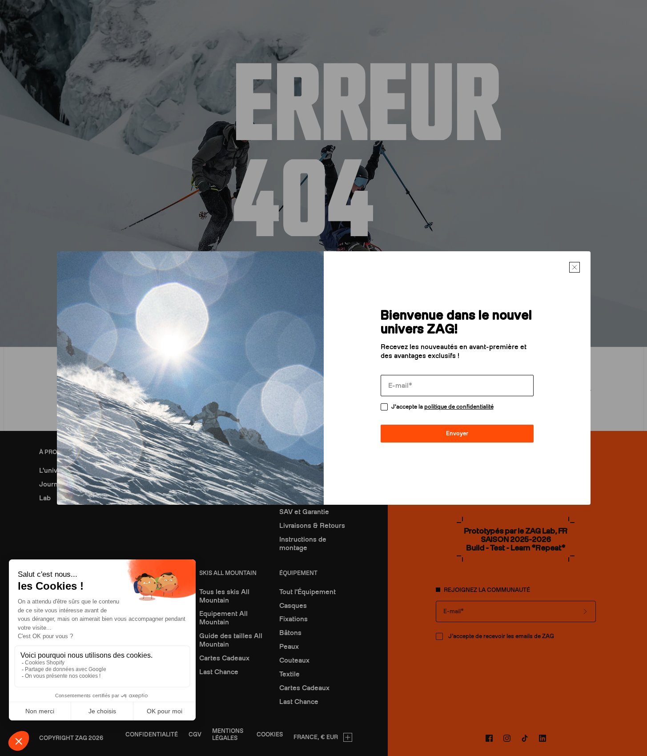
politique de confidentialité (459, 406)
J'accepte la (442, 406)
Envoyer (457, 433)
